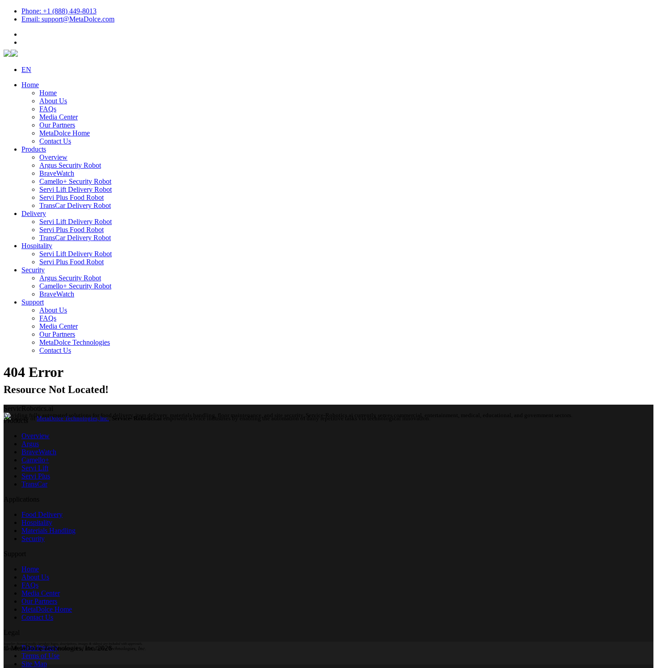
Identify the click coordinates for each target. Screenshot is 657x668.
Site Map (34, 664)
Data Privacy (39, 647)
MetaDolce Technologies (74, 342)
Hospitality (36, 245)
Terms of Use (40, 656)
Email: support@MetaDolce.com (67, 19)
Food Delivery (42, 514)
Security (33, 270)
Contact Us (55, 141)
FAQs (47, 109)
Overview (53, 157)
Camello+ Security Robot (75, 181)
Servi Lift (34, 468)
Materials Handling (48, 530)
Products (33, 149)
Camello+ (35, 460)
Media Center (58, 117)
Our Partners (57, 125)
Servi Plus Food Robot (71, 197)
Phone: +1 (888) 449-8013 (59, 11)
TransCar (34, 484)
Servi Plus (35, 476)
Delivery (33, 213)
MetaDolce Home (64, 133)
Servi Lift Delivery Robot (75, 189)
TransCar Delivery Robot (75, 205)
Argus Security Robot (70, 165)
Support (32, 302)
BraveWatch (56, 173)
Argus (30, 444)
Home (30, 85)
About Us (53, 101)
